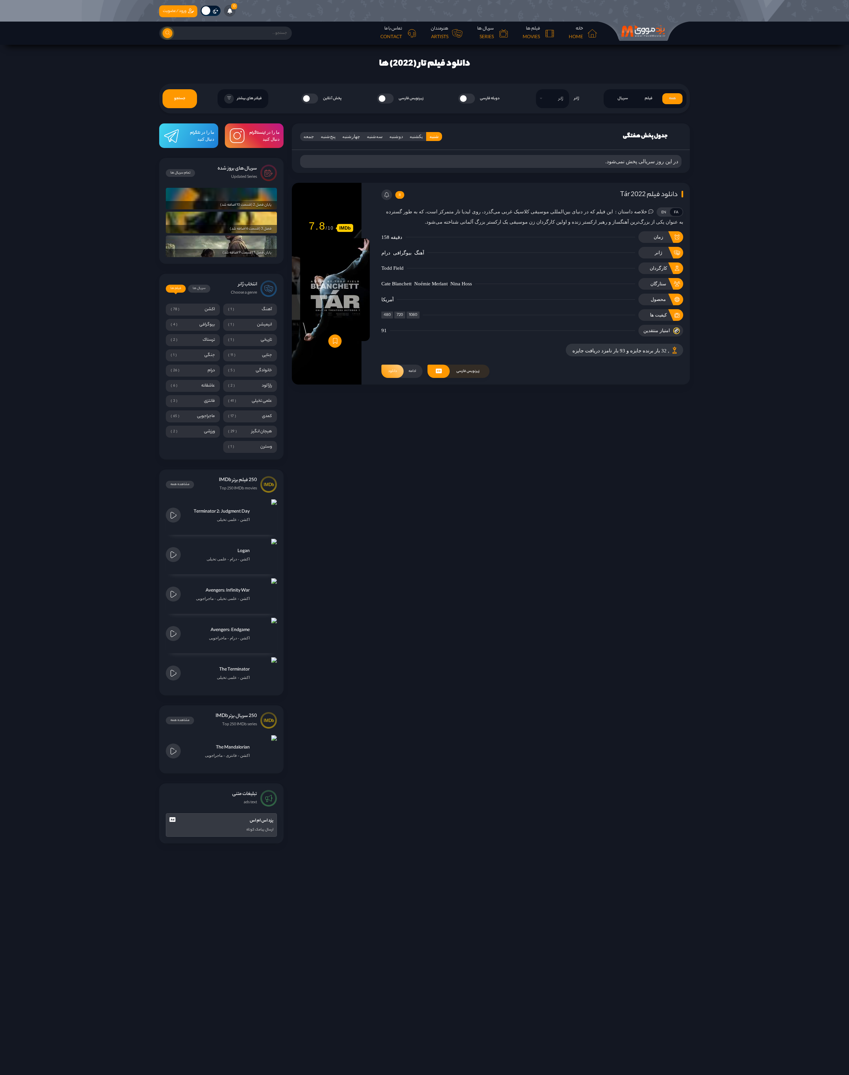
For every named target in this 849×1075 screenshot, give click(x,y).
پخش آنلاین (332, 98)
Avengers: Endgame (230, 630)
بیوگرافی (402, 252)
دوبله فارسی (490, 98)
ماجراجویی (205, 598)
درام (385, 252)
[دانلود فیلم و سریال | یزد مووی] (643, 31)
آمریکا (387, 299)
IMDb (345, 228)
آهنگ (419, 252)
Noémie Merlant (431, 283)
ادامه (402, 371)
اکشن (245, 519)
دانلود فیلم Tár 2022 (649, 195)
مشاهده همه (179, 484)
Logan (243, 551)
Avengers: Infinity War (228, 591)
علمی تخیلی (227, 519)
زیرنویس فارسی (411, 98)
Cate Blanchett (396, 283)
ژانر (576, 98)
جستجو (179, 98)
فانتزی (231, 755)
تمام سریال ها (180, 173)
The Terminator (234, 670)
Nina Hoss (461, 283)
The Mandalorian (233, 748)
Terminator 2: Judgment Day (222, 512)
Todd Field (392, 268)
